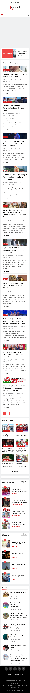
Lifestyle (14, 546)
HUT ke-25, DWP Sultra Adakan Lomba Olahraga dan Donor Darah (14, 250)
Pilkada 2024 (7, 381)
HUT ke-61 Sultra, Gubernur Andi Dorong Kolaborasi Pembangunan (13, 143)
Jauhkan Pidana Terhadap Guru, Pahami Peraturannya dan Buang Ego (18, 626)
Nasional (6, 70)
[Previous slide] (22, 482)
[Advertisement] (15, 33)
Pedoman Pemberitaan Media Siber (15, 680)
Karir (13, 690)
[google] (19, 669)
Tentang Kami (15, 683)
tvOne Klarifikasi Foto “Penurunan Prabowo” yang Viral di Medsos (8, 465)
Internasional (16, 504)
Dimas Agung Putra (9, 80)
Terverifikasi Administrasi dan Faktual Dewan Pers (15, 686)
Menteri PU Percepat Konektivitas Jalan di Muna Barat (13, 108)
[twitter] (16, 2)
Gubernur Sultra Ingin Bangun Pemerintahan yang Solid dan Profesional (15, 177)
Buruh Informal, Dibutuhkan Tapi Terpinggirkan (15, 605)
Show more (15, 471)
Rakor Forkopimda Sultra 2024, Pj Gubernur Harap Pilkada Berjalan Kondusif (13, 285)
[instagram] (13, 2)
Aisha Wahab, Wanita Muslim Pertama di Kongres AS (18, 502)
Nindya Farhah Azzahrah (10, 182)
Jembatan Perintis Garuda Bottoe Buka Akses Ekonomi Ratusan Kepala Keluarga (21, 451)
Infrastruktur (8, 101)
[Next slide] (25, 482)
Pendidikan (6, 431)
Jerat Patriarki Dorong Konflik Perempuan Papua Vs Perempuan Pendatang (18, 615)
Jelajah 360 (20, 690)
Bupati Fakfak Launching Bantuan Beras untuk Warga (21, 465)
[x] (15, 669)
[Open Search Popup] (28, 15)
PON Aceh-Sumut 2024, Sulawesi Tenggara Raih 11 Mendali (13, 354)
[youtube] (18, 2)
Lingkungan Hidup (8, 445)
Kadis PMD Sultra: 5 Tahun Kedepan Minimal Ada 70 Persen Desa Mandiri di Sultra (14, 321)
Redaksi (15, 678)
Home (8, 690)
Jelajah (6, 137)
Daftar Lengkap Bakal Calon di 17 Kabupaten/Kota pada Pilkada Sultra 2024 (15, 388)
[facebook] (11, 2)
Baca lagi (5, 93)
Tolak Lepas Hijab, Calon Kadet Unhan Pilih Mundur (7, 435)
